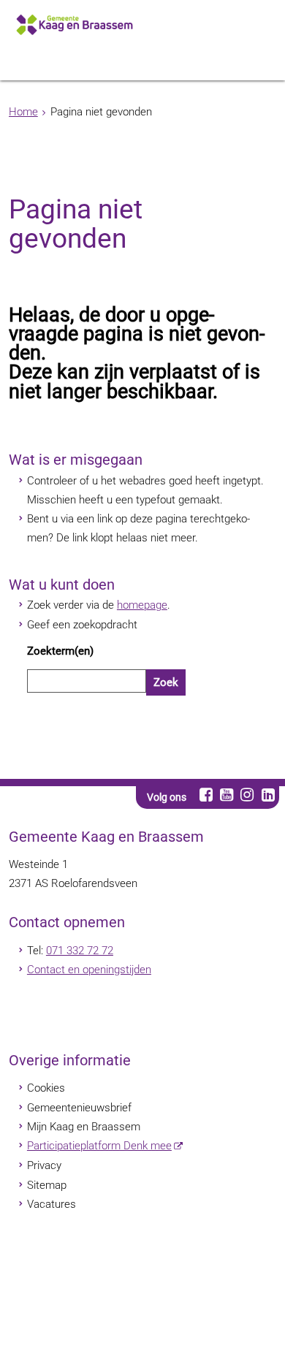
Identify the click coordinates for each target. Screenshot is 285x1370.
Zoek (165, 682)
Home (23, 111)
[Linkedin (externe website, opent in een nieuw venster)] (268, 794)
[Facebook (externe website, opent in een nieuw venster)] (206, 794)
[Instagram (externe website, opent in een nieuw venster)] (247, 794)
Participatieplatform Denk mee (99, 1145)
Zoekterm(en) (60, 651)
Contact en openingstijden (89, 969)
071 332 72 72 (79, 950)
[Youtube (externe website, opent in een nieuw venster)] (226, 794)
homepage (142, 605)
